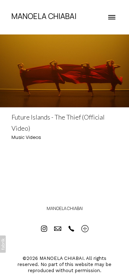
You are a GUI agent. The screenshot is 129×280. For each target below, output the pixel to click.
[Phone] (71, 228)
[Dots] (85, 228)
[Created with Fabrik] (3, 244)
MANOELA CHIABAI (65, 208)
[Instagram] (44, 228)
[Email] (57, 228)
